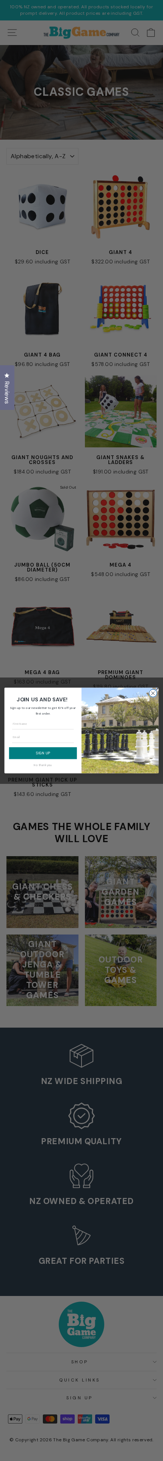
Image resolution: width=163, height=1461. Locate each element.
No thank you (43, 765)
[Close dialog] (153, 693)
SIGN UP (43, 753)
